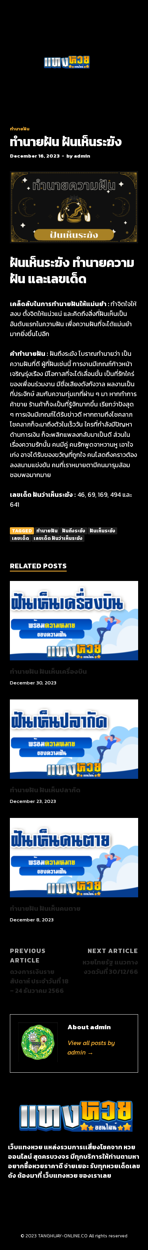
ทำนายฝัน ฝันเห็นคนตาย (45, 908)
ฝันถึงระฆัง (73, 530)
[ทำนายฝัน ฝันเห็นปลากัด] (74, 781)
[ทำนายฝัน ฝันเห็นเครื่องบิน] (74, 662)
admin (82, 156)
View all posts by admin (91, 1047)
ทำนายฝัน (20, 129)
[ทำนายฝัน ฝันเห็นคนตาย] (74, 899)
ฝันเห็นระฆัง (102, 530)
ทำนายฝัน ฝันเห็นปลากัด (45, 790)
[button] (23, 62)
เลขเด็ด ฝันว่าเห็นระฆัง (58, 538)
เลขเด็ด (20, 538)
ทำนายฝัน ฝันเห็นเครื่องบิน (48, 671)
